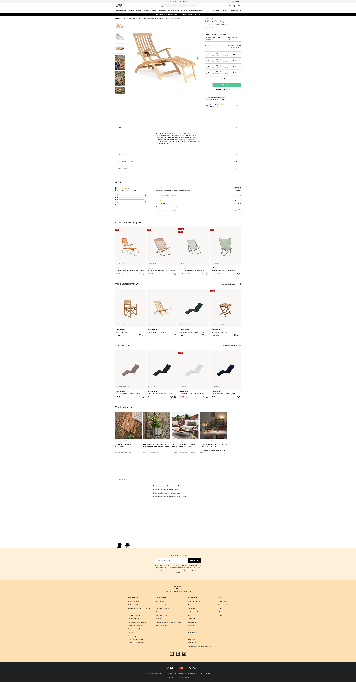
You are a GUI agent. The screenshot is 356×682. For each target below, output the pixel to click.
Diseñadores (191, 608)
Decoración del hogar (135, 10)
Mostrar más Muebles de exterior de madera (167, 486)
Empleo (220, 608)
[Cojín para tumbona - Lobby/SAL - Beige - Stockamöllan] (208, 60)
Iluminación (162, 10)
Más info (236, 105)
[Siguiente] (198, 58)
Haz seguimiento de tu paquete (137, 622)
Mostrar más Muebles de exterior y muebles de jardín (169, 496)
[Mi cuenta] (230, 6)
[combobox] (236, 1)
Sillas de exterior (143, 18)
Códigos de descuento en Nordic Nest (199, 646)
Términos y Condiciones (135, 625)
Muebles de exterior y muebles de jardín (126, 18)
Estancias (190, 629)
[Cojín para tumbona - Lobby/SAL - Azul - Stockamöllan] (208, 67)
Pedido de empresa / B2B (136, 639)
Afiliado (220, 612)
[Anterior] (131, 58)
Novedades (216, 10)
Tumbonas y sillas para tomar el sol (159, 18)
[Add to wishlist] (139, 273)
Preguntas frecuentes (134, 615)
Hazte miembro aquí (232, 38)
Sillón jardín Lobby (175, 18)
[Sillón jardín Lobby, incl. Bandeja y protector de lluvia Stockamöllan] (164, 58)
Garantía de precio (133, 636)
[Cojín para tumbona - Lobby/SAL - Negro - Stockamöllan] (208, 73)
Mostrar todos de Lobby (230, 345)
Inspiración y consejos (194, 601)
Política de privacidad (134, 629)
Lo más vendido (192, 622)
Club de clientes (133, 612)
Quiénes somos (222, 601)
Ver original (173, 195)
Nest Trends (191, 636)
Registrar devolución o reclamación (139, 608)
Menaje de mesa (120, 10)
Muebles (184, 10)
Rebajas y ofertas (235, 10)
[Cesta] (239, 6)
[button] (209, 28)
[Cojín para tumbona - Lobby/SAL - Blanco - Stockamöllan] (208, 54)
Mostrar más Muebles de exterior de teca (166, 489)
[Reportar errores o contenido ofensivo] (240, 195)
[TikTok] (184, 654)
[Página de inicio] (118, 5)
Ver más (222, 78)
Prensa (220, 615)
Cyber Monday (192, 642)
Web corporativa (223, 605)
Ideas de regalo (192, 632)
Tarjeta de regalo (161, 625)
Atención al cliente (133, 601)
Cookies (130, 632)
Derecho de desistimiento (136, 642)
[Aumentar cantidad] (211, 85)
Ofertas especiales (193, 612)
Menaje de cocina (150, 10)
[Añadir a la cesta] (143, 273)
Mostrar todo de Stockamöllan (229, 284)
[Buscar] (161, 5)
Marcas (224, 10)
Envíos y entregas (133, 618)
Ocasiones (191, 625)
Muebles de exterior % (196, 10)
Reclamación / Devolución (136, 605)
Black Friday (191, 639)
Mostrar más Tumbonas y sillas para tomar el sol (167, 493)
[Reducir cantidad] (206, 85)
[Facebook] (172, 654)
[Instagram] (178, 654)
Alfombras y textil (173, 10)
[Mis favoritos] (234, 6)
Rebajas (190, 615)
